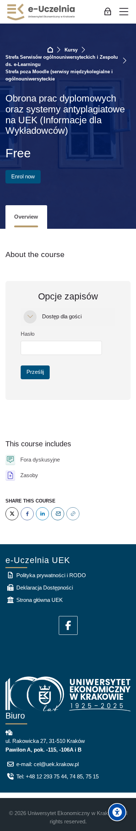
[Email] (57, 513)
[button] (30, 316)
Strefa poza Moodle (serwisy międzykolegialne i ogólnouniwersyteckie (59, 75)
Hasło (27, 334)
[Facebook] (27, 513)
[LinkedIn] (42, 513)
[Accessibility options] (117, 812)
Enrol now (23, 176)
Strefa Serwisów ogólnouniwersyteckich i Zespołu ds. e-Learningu (61, 60)
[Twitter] (11, 513)
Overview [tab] (26, 217)
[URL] (72, 513)
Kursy (71, 50)
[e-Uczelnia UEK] (41, 12)
